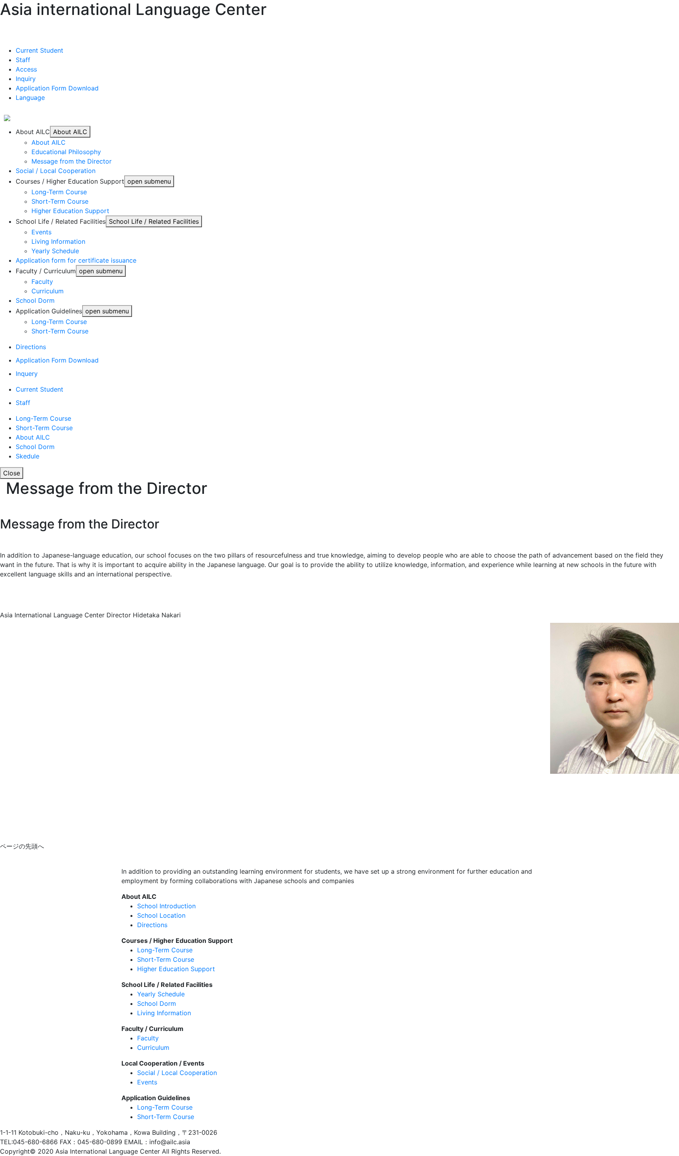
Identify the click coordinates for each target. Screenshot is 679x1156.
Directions (31, 347)
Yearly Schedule (55, 251)
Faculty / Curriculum (152, 1029)
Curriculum (47, 291)
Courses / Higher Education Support (177, 940)
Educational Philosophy (66, 152)
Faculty (42, 281)
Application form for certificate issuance (76, 260)
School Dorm (35, 300)
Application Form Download (57, 360)
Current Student (39, 389)
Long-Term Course (59, 192)
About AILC (48, 142)
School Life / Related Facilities (167, 984)
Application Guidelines (155, 1098)
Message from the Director (71, 161)
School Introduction (166, 906)
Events (41, 232)
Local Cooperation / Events (162, 1063)
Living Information (58, 241)
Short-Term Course (59, 201)
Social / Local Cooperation (55, 171)
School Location (161, 915)
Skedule (27, 456)
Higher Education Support (70, 211)
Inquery (27, 373)
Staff (23, 403)
